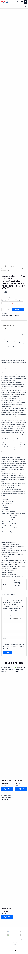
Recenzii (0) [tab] (4, 328)
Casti (14, 265)
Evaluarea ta (7, 618)
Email (5, 638)
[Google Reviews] (16, 951)
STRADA (10, 265)
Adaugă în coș (18, 309)
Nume (5, 632)
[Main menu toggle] (25, 1)
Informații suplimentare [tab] (7, 325)
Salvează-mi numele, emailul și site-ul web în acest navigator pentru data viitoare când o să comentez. (13, 646)
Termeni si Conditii (14, 940)
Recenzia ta (7, 622)
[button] (26, 6)
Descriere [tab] (4, 322)
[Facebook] (12, 951)
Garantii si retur (14, 942)
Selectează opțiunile (7, 789)
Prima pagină (4, 265)
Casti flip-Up (18, 265)
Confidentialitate (14, 944)
